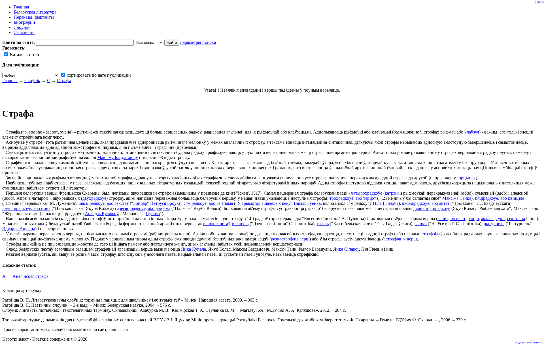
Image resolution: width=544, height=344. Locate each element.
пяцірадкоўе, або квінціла (499, 198)
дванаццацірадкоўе (431, 208)
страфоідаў (432, 233)
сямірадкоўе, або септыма (208, 203)
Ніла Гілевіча (385, 203)
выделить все (523, 342)
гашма (421, 223)
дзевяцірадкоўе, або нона (26, 208)
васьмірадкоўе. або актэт (425, 203)
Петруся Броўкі (165, 203)
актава (487, 218)
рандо (473, 218)
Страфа (64, 80)
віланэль (240, 223)
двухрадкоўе (94, 198)
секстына (516, 218)
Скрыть (539, 1)
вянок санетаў (216, 223)
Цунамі (153, 213)
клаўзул (471, 132)
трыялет (457, 218)
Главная (10, 80)
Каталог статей (24, 54)
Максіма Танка (456, 198)
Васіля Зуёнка (307, 203)
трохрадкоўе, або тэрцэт (353, 198)
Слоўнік (32, 80)
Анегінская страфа (30, 276)
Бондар (140, 203)
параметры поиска (198, 42)
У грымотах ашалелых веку (264, 203)
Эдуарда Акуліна (18, 228)
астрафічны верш (400, 238)
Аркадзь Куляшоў (101, 213)
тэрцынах (466, 177)
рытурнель (494, 223)
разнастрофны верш (290, 238)
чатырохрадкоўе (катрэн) (375, 193)
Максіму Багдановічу (117, 157)
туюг (500, 218)
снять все (538, 342)
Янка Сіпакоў (346, 249)
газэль (323, 223)
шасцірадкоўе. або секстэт (103, 203)
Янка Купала (193, 249)
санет (442, 218)
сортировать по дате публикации (98, 75)
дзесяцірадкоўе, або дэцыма (143, 208)
